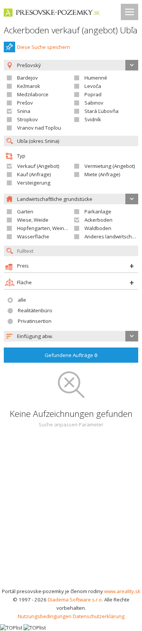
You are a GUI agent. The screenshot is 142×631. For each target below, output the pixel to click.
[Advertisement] (71, 512)
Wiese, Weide (32, 219)
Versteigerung (33, 182)
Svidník (92, 119)
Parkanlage (97, 211)
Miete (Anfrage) (102, 174)
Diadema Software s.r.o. (75, 599)
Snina (23, 111)
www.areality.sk (122, 591)
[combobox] (71, 336)
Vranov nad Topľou (39, 127)
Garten (25, 211)
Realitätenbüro (35, 310)
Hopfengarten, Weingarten (48, 228)
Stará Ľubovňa (101, 111)
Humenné (95, 77)
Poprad (92, 94)
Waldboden (97, 228)
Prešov (25, 102)
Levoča (92, 86)
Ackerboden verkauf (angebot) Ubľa (70, 30)
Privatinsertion (34, 321)
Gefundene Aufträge (71, 355)
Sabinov (93, 102)
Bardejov (27, 77)
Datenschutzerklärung (99, 616)
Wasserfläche (33, 236)
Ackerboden (98, 219)
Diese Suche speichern (43, 47)
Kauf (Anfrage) (34, 174)
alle (22, 299)
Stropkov (27, 119)
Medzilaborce (32, 94)
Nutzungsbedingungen (45, 616)
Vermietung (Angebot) (109, 166)
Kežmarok (28, 86)
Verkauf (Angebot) (38, 166)
